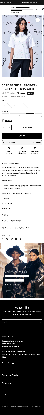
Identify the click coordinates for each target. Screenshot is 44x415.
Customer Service (10, 375)
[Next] (26, 79)
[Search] (37, 10)
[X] (7, 239)
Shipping (11, 96)
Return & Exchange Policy (11, 221)
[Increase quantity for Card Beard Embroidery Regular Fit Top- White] (9, 127)
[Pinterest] (12, 239)
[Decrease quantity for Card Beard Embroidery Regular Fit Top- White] (3, 127)
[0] (40, 10)
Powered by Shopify (36, 406)
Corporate (6, 383)
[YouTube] (14, 363)
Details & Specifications (10, 163)
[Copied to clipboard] (21, 239)
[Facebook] (3, 239)
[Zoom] (37, 20)
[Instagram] (9, 363)
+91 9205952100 (14, 346)
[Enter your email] (40, 322)
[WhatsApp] (16, 239)
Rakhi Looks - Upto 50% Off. (28, 2)
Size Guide (8, 120)
